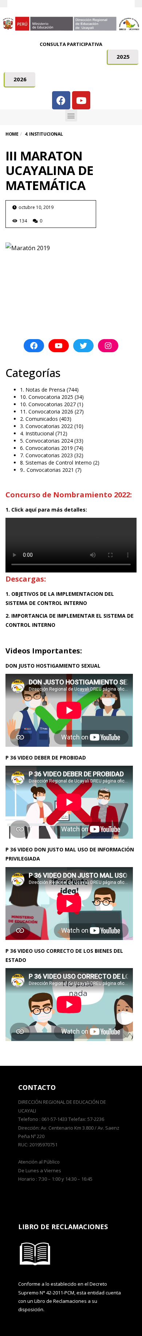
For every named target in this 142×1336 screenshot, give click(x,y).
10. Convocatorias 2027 (48, 404)
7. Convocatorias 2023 (46, 455)
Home (11, 134)
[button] (122, 57)
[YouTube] (58, 345)
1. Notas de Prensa (42, 389)
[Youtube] (81, 100)
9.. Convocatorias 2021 (47, 469)
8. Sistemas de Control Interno (56, 462)
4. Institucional (37, 433)
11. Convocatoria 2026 (46, 411)
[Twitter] (83, 345)
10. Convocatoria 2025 (46, 396)
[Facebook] (61, 100)
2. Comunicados (39, 418)
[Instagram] (108, 345)
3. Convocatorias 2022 (46, 426)
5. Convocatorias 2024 (46, 440)
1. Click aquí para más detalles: (46, 509)
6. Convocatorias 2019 (46, 447)
